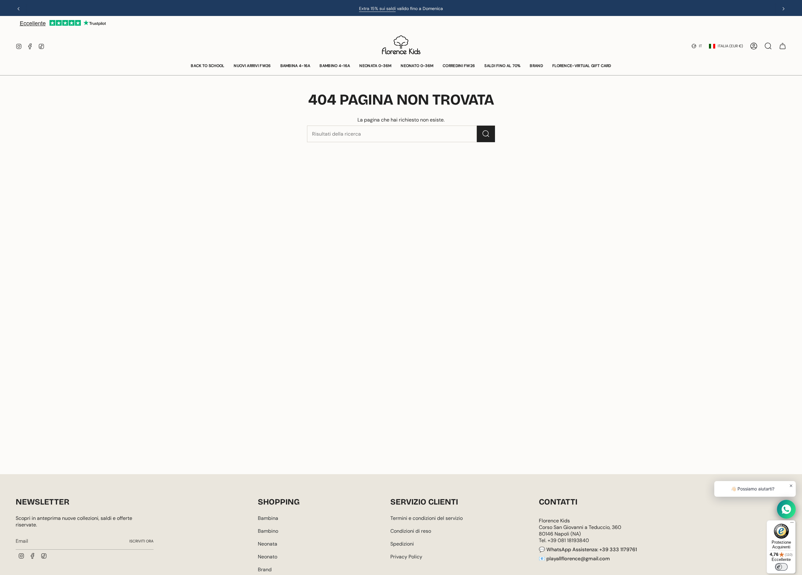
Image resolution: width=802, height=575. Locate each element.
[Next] (783, 9)
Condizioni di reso (410, 531)
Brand (265, 569)
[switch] (781, 567)
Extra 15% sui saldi (377, 8)
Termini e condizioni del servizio (426, 518)
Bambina (268, 518)
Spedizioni (402, 544)
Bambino (268, 531)
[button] (207, 66)
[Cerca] (486, 134)
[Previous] (18, 9)
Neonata (267, 544)
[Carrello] (782, 46)
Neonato (267, 556)
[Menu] (792, 524)
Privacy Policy (406, 556)
